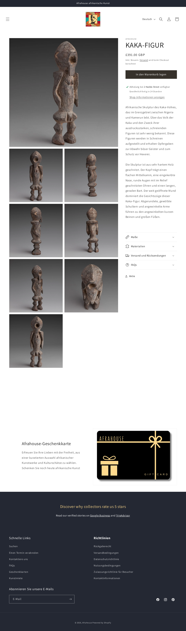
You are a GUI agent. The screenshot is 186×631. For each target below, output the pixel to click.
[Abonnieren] (70, 599)
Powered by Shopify (101, 622)
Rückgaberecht (102, 546)
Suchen (13, 546)
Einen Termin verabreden (24, 552)
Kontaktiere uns (18, 559)
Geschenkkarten (18, 571)
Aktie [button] (132, 276)
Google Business (100, 515)
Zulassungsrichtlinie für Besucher (113, 571)
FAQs (12, 565)
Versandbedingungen (106, 552)
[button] (8, 19)
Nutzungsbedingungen (107, 565)
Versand (144, 60)
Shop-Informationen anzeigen (147, 97)
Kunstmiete (16, 578)
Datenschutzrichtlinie (106, 559)
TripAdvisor (123, 515)
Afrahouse (87, 622)
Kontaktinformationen (107, 578)
